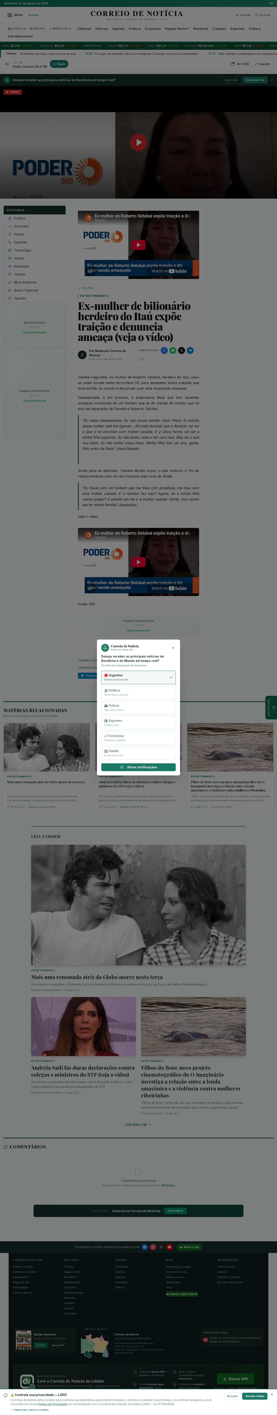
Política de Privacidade (52, 1404)
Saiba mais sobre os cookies (31, 1409)
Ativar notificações (142, 767)
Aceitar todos (255, 1396)
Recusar (232, 1396)
